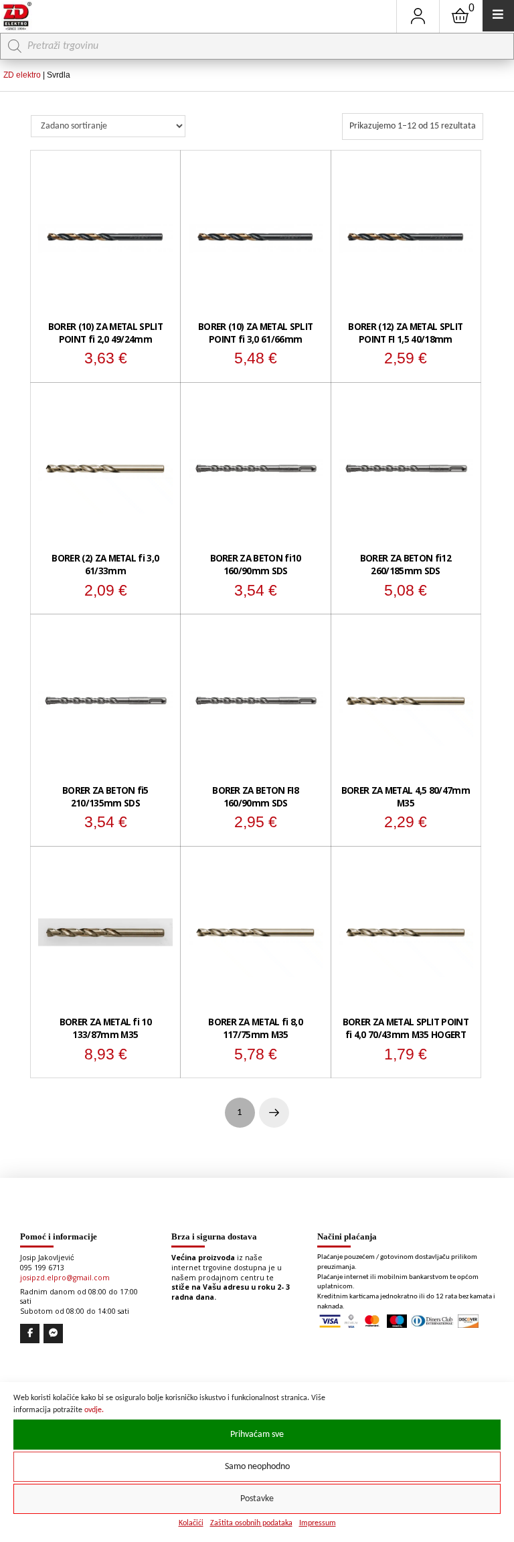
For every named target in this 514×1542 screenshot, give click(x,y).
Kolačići (191, 1523)
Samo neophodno (257, 1466)
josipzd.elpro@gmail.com (65, 1277)
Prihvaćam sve (257, 1434)
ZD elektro (22, 75)
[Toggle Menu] (498, 15)
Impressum (317, 1523)
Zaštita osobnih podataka (251, 1523)
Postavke (257, 1498)
